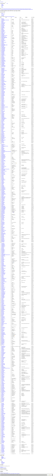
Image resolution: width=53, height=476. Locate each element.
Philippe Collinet (3, 388)
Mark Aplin (2, 302)
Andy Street (2, 132)
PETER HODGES (3, 383)
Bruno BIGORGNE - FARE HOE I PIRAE (5, 254)
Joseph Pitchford (3, 255)
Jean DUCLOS (2, 167)
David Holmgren (3, 297)
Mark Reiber (2, 319)
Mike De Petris (2, 249)
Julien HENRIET (3, 202)
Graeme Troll (2, 257)
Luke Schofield (2, 75)
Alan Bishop (2, 420)
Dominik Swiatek (3, 215)
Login (7, 3)
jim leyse (2, 325)
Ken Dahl (2, 437)
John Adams (2, 87)
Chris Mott (2, 360)
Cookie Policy (18, 473)
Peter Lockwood (3, 363)
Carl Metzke (2, 101)
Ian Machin (2, 282)
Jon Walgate (2, 180)
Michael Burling (2, 390)
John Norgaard (2, 194)
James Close (2, 162)
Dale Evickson (2, 385)
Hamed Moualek (3, 441)
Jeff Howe (2, 365)
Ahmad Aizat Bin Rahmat (3, 81)
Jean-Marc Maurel (3, 160)
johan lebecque (2, 93)
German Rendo (2, 243)
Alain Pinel (2, 369)
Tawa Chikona (2, 119)
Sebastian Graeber (3, 77)
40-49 (7, 16)
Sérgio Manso (2, 103)
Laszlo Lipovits (2, 163)
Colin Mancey (2, 416)
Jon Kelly (2, 28)
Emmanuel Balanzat (3, 367)
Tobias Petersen (2, 136)
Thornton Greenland (3, 413)
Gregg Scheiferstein (3, 357)
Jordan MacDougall (3, 60)
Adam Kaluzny (2, 76)
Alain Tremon (2, 425)
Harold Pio (2, 130)
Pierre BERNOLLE (3, 22)
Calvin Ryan (2, 55)
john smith (2, 201)
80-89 (12, 16)
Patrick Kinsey (2, 26)
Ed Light (2, 439)
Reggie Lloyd (2, 355)
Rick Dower (2, 424)
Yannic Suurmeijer (3, 48)
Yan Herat (2, 147)
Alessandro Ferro (3, 30)
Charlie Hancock (3, 339)
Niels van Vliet (2, 24)
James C (2, 110)
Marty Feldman (2, 450)
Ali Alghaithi (2, 64)
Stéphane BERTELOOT (3, 166)
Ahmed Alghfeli (2, 51)
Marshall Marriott (3, 448)
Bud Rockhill (2, 361)
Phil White (2, 304)
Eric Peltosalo (2, 412)
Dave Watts (2, 444)
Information (2, 9)
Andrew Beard (2, 85)
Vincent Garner (2, 321)
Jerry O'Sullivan (2, 328)
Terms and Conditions (12, 473)
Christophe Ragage (3, 193)
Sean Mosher (2, 203)
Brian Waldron (2, 392)
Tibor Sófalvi (2, 433)
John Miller (2, 421)
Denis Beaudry (2, 342)
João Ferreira (2, 78)
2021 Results (18, 9)
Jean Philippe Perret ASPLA (4, 323)
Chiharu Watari (2, 340)
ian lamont (2, 139)
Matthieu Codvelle (3, 74)
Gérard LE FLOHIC (3, 346)
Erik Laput (2, 122)
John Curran (2, 440)
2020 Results (21, 9)
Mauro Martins (2, 54)
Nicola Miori (2, 104)
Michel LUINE (2, 395)
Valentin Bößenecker (3, 117)
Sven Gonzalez (2, 124)
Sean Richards (2, 277)
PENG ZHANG (3, 387)
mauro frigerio (2, 275)
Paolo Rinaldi (2, 379)
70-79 (11, 16)
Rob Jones (2, 315)
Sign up (7, 470)
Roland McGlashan (3, 333)
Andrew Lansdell (3, 364)
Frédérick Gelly (2, 344)
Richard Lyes (2, 267)
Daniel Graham (2, 415)
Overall (2, 13)
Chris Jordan (2, 218)
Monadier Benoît (3, 170)
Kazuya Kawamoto (3, 327)
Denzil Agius (2, 99)
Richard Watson (2, 259)
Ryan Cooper (2, 164)
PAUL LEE (2, 276)
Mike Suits (2, 310)
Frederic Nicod (2, 252)
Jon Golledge (2, 303)
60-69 (10, 16)
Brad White (2, 168)
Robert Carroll (2, 389)
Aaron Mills (2, 225)
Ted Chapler (2, 354)
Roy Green (2, 431)
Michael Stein (2, 221)
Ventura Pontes (2, 271)
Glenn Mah (2, 145)
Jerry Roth (2, 356)
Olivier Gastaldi (2, 187)
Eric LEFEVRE (2, 251)
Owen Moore (2, 190)
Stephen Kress (2, 80)
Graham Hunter (2, 27)
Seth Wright (2, 134)
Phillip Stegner (2, 423)
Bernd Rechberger (3, 33)
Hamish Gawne (2, 300)
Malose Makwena (3, 45)
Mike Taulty (2, 301)
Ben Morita (2, 171)
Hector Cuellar (2, 142)
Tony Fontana (2, 442)
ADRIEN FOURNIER (3, 84)
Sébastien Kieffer (3, 240)
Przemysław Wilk (3, 25)
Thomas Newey (2, 111)
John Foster (2, 396)
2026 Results (5, 9)
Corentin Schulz (2, 53)
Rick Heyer (2, 256)
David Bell (2, 335)
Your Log (2, 456)
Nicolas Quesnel (3, 213)
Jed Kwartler (2, 371)
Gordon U (2, 228)
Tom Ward (2, 205)
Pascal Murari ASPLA (3, 265)
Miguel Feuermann (3, 309)
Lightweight (2, 15)
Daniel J (2, 226)
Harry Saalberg (2, 411)
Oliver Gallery (2, 97)
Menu (2, 3)
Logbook (2, 4)
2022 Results (15, 9)
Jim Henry (2, 299)
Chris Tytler (2, 112)
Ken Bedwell (2, 398)
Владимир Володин (3, 189)
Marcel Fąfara (2, 31)
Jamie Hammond (3, 244)
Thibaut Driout (2, 52)
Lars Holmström (2, 296)
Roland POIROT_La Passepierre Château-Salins (6, 151)
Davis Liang (2, 56)
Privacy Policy (8, 473)
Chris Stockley (2, 19)
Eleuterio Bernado (3, 44)
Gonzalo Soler (2, 72)
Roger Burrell (2, 449)
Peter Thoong (2, 120)
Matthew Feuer (2, 59)
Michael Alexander (3, 197)
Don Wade (2, 375)
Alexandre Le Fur (3, 198)
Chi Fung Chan (2, 20)
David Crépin (2, 216)
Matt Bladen (2, 29)
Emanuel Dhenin (3, 223)
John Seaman (2, 406)
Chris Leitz (2, 176)
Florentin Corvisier (3, 66)
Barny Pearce (2, 133)
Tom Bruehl (2, 410)
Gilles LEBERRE (3, 273)
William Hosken (2, 445)
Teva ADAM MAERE (3, 207)
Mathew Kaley (2, 250)
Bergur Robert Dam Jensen (4, 70)
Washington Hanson (3, 196)
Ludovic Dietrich (3, 217)
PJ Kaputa (2, 214)
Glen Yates (2, 253)
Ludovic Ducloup (3, 188)
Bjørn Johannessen (3, 172)
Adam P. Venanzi (3, 109)
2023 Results (13, 9)
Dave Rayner (2, 195)
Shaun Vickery (2, 272)
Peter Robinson (2, 404)
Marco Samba (2, 46)
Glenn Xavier (2, 128)
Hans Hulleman (2, 366)
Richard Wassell (2, 311)
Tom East (2, 362)
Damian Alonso (2, 68)
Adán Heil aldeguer (3, 245)
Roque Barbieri (2, 307)
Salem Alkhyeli (2, 62)
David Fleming (2, 199)
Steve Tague (2, 336)
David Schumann (3, 113)
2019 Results (23, 9)
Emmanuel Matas (3, 157)
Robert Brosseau (3, 105)
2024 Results (10, 9)
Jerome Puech (2, 312)
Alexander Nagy (3, 182)
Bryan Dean (2, 338)
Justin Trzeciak (2, 57)
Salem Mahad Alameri (3, 137)
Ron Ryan (2, 435)
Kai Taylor (2, 298)
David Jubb (2, 348)
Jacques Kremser (3, 451)
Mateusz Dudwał (3, 95)
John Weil (2, 414)
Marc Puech (2, 161)
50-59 (9, 16)
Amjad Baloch (2, 114)
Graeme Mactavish (3, 246)
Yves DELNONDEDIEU (3, 278)
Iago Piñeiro (2, 41)
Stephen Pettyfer (3, 294)
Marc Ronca (2, 159)
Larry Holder (2, 384)
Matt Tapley (2, 21)
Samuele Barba (2, 186)
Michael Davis (2, 140)
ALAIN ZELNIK (3, 422)
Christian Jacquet (3, 393)
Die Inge (2, 337)
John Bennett (2, 394)
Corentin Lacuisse (3, 49)
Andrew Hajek (2, 330)
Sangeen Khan (2, 178)
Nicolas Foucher (3, 236)
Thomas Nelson (2, 329)
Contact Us (2, 463)
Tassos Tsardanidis (3, 83)
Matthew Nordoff (3, 23)
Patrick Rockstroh (3, 91)
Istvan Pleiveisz (2, 146)
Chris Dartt (2, 284)
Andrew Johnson (3, 417)
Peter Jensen (2, 290)
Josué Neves (2, 82)
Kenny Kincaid (2, 220)
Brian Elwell (2, 350)
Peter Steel (2, 229)
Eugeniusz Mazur (3, 155)
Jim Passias (2, 382)
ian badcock (2, 373)
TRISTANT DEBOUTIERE (4, 37)
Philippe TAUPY (3, 280)
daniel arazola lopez (3, 144)
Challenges (2, 5)
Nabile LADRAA (3, 138)
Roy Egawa (2, 446)
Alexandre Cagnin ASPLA (4, 118)
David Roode (2, 269)
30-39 (6, 16)
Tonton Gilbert (2, 39)
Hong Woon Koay (3, 191)
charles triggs (2, 452)
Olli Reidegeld (2, 192)
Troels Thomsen (2, 89)
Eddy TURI (2, 248)
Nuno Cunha (2, 286)
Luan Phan (2, 141)
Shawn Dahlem (2, 261)
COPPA (16, 473)
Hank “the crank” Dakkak (3, 281)
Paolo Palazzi (2, 263)
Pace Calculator (3, 462)
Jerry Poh (2, 184)
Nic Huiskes (2, 79)
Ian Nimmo (2, 447)
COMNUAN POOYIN (3, 230)
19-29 (5, 16)
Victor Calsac (2, 126)
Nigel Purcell (2, 429)
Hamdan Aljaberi (3, 58)
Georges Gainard (3, 408)
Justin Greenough (3, 209)
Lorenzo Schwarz (3, 332)
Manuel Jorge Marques (3, 86)
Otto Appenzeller (3, 453)
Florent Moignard (3, 222)
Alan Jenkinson (2, 418)
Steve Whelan (2, 219)
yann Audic (2, 153)
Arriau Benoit (2, 238)
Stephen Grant (2, 43)
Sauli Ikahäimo (2, 116)
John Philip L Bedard (3, 391)
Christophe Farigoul (3, 270)
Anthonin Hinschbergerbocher (4, 35)
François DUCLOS (3, 174)
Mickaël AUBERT (3, 169)
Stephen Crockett (3, 288)
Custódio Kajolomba (3, 47)
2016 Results (31, 9)
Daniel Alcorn (2, 107)
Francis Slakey (2, 258)
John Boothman (2, 308)
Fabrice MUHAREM (3, 305)
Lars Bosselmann (3, 200)
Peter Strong (2, 306)
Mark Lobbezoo (2, 283)
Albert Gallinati (2, 419)
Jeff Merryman (2, 115)
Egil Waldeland (2, 224)
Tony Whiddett (2, 227)
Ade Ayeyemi (2, 313)
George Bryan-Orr (3, 279)
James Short (2, 149)
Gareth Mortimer (3, 135)
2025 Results (8, 9)
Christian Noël (2, 377)
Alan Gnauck (2, 359)
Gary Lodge (2, 247)
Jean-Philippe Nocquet (3, 334)
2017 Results (29, 9)
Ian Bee (2, 232)
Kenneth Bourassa (3, 211)
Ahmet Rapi (2, 18)
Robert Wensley (2, 148)
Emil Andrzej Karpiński (3, 88)
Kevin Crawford (3, 292)
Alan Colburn (2, 400)
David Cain (2, 165)
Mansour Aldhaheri (3, 50)
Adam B (2, 331)
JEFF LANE (2, 386)
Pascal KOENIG (3, 317)
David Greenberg (3, 274)
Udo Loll (2, 381)
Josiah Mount (2, 106)
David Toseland (2, 427)
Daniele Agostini (3, 108)
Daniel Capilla (2, 234)
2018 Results (26, 9)
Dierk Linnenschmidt (3, 352)
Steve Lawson (2, 358)
